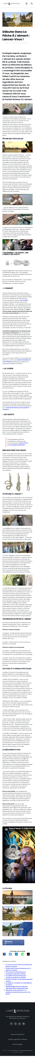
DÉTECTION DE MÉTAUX (17, 897)
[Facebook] (4, 954)
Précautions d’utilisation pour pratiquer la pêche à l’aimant (16, 973)
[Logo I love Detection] (11, 3)
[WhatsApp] (22, 954)
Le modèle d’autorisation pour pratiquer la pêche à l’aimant (16, 976)
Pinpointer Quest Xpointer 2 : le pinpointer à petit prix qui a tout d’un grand (18, 992)
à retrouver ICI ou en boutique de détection (17, 444)
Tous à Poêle (23, 300)
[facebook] (13, 940)
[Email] (28, 954)
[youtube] (23, 1023)
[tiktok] (19, 1023)
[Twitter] (10, 954)
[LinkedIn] (16, 954)
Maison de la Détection (26, 1050)
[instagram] (15, 1023)
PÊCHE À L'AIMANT (17, 913)
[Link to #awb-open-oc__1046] (32, 3)
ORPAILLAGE (17, 929)
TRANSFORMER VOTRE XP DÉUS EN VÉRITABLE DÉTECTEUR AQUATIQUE (17, 987)
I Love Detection (14, 1050)
